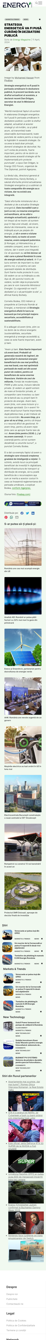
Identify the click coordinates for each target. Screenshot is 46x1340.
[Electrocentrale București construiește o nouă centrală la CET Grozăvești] (23, 793)
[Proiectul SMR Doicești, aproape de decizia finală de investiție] (23, 891)
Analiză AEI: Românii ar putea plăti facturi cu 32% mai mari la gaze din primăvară (20, 620)
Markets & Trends (12, 19)
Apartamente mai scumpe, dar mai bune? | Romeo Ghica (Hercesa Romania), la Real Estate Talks (25, 1085)
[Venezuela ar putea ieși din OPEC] (7, 935)
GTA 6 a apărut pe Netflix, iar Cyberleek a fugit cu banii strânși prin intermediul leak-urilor (25, 1115)
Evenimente (20, 1048)
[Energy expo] (23, 503)
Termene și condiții (16, 1330)
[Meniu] (40, 3)
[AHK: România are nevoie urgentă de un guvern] (23, 696)
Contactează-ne (14, 1304)
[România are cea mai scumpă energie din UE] (23, 547)
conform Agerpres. (21, 488)
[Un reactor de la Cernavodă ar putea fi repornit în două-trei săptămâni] (7, 947)
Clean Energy (21, 1028)
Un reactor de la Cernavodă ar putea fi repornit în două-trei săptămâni (28, 945)
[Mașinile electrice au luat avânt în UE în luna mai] (23, 745)
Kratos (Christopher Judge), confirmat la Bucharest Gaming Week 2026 (24, 1207)
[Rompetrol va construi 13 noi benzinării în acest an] (23, 842)
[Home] (17, 4)
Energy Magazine (22, 39)
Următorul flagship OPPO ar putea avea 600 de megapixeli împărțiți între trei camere (26, 1177)
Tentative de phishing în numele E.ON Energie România (29, 957)
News (26, 19)
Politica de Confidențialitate (20, 1325)
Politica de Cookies (16, 1320)
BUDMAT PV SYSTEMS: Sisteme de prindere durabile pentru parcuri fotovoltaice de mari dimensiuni (29, 1061)
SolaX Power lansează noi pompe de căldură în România (29, 1023)
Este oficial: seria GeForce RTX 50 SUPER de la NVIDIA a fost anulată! (25, 1146)
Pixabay (8, 80)
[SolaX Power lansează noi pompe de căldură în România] (8, 1026)
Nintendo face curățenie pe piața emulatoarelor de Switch (25, 1237)
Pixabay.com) (23, 494)
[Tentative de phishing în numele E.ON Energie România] (7, 960)
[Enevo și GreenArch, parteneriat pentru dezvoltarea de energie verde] (23, 647)
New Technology (23, 1033)
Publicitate (11, 1299)
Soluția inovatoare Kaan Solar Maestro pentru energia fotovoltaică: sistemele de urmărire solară (29, 1044)
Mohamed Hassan (24, 77)
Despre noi (12, 1294)
